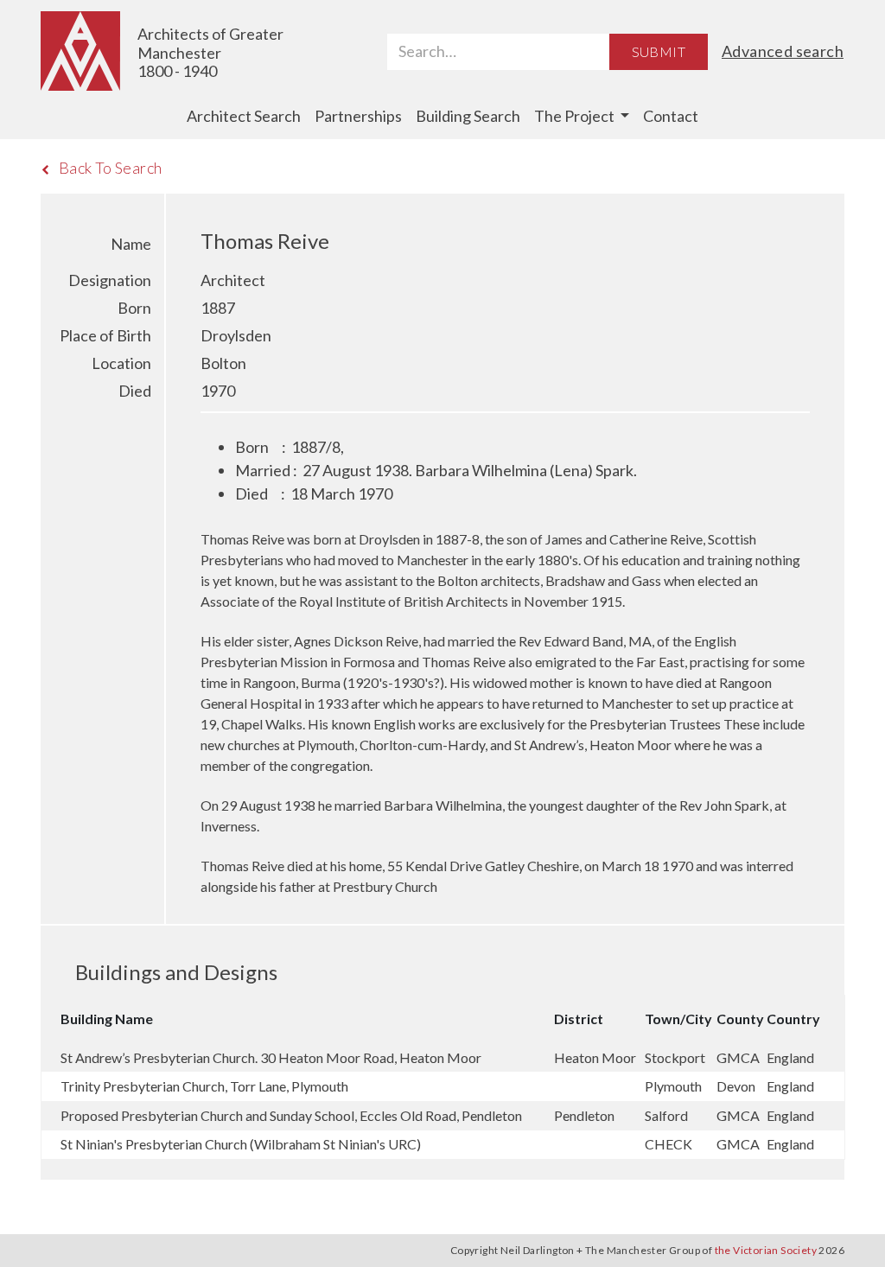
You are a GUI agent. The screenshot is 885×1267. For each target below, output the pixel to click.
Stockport (676, 1057)
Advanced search (783, 50)
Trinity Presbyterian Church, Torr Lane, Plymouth (204, 1086)
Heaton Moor (596, 1057)
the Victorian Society (766, 1250)
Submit (658, 51)
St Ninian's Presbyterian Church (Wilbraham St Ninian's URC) (240, 1144)
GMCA (739, 1057)
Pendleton (585, 1115)
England (790, 1057)
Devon (737, 1086)
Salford (668, 1115)
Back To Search (110, 167)
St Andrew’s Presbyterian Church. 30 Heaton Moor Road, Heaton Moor (270, 1057)
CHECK (670, 1144)
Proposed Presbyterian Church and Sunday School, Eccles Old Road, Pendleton (291, 1115)
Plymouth (674, 1086)
